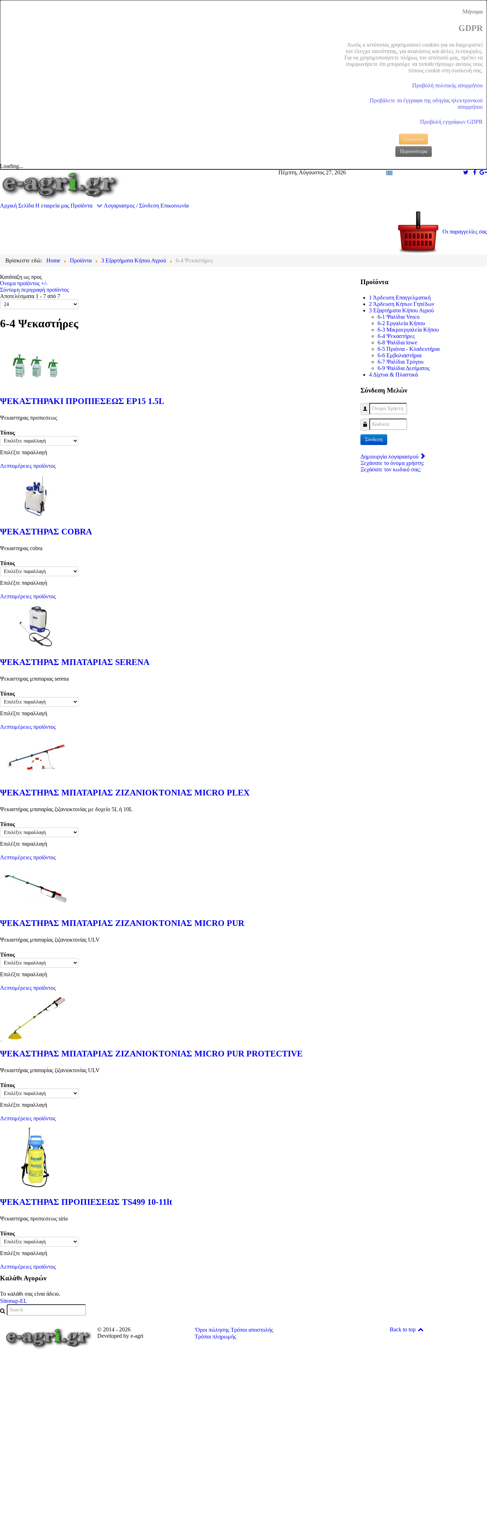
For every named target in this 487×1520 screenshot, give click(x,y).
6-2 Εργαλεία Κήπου (401, 323)
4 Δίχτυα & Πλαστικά (393, 375)
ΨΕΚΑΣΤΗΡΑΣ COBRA (46, 531)
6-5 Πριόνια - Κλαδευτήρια (409, 349)
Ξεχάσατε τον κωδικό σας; (390, 469)
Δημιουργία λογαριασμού (390, 457)
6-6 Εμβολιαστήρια (399, 355)
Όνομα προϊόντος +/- (23, 283)
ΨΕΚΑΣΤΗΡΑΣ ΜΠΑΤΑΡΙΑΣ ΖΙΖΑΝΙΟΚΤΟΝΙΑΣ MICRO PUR (122, 923)
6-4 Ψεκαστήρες (396, 336)
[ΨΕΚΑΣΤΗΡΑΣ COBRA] (35, 495)
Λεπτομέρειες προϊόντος (28, 466)
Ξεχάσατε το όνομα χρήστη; (392, 463)
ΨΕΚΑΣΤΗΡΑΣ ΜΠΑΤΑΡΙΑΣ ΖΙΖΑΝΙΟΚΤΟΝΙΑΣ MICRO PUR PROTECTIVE (151, 1053)
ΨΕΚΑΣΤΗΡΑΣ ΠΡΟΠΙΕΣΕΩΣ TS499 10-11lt (86, 1202)
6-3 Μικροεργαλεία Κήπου (408, 330)
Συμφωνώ (413, 139)
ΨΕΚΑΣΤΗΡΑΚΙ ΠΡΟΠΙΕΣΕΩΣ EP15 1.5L (82, 401)
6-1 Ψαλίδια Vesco (399, 317)
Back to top (403, 1329)
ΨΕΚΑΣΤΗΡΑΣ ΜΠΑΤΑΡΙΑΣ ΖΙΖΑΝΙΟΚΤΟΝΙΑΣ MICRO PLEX (125, 792)
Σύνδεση (374, 439)
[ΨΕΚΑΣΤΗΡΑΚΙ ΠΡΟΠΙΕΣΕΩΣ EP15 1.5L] (35, 365)
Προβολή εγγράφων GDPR (451, 122)
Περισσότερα (413, 151)
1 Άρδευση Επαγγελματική (400, 298)
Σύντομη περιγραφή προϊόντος (34, 290)
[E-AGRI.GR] (61, 185)
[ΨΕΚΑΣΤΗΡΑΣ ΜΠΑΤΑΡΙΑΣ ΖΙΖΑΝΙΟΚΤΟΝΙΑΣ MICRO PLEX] (35, 756)
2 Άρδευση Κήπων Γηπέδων (401, 304)
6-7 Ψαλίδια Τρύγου (401, 362)
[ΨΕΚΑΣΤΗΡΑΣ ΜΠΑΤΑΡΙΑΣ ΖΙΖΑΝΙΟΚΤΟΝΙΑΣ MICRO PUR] (35, 887)
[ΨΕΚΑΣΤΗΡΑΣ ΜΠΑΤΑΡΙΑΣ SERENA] (35, 626)
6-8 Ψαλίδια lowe (397, 342)
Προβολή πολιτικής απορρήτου (447, 85)
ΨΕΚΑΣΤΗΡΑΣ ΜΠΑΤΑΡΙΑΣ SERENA (74, 662)
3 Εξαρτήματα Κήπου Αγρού (401, 310)
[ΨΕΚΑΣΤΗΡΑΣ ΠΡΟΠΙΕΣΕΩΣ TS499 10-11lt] (35, 1157)
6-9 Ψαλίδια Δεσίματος (404, 368)
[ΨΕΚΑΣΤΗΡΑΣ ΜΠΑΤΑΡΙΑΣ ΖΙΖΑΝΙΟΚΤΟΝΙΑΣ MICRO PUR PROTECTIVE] (35, 1017)
